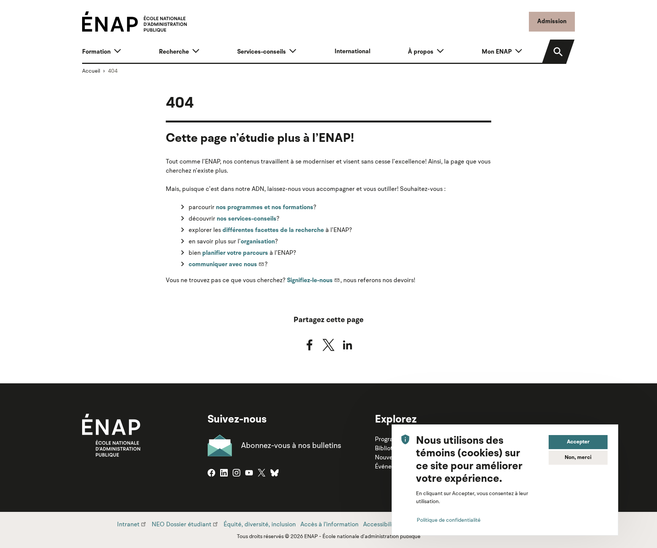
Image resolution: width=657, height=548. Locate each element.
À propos (420, 52)
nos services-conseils (246, 219)
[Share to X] (328, 345)
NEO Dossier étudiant (181, 524)
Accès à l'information (329, 524)
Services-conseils (261, 52)
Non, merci (578, 457)
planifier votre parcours (235, 253)
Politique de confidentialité (449, 519)
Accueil (91, 70)
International (352, 52)
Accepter (578, 442)
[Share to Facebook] (309, 345)
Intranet (128, 524)
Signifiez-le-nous (310, 281)
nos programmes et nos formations (264, 208)
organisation (258, 242)
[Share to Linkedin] (347, 345)
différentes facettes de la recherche (273, 230)
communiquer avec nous (223, 265)
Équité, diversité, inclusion (260, 524)
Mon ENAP (497, 52)
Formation (96, 52)
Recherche (174, 52)
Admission (552, 22)
